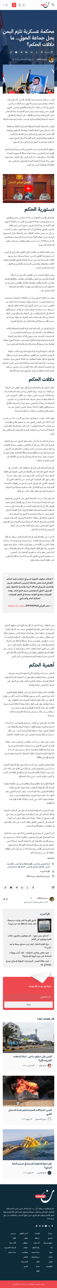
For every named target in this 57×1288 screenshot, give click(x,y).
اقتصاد (37, 1233)
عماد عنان (42, 1065)
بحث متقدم (12, 1252)
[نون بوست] (45, 5)
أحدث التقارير (23, 1233)
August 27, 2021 (16, 605)
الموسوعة (24, 1261)
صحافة (37, 1238)
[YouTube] (46, 1226)
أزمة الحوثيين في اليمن (41, 863)
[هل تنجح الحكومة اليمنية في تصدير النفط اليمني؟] (28, 1144)
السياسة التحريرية (10, 1247)
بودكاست (25, 1252)
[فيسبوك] (7, 899)
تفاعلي (25, 1257)
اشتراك (28, 1005)
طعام (38, 1261)
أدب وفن (37, 1243)
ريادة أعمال (36, 1247)
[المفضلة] (14, 5)
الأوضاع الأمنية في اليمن (23, 863)
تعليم (50, 1261)
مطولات (25, 1243)
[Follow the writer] (31, 898)
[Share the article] (42, 52)
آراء (51, 1247)
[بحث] (24, 5)
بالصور (26, 1266)
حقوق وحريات (47, 1243)
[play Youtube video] (28, 188)
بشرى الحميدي (40, 1119)
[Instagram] (42, 1226)
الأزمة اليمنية (45, 871)
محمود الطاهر (42, 59)
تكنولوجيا (49, 1266)
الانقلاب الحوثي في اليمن (35, 866)
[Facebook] (52, 1226)
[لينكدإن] (4, 899)
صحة (38, 1266)
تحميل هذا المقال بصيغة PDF (38, 876)
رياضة (50, 1257)
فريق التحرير (41, 1173)
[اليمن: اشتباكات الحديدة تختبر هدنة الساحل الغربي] (28, 1091)
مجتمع (50, 1238)
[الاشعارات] (19, 5)
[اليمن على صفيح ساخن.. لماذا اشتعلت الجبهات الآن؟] (28, 1037)
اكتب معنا (13, 1243)
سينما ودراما (36, 1257)
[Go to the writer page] (51, 899)
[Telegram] (39, 1226)
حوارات (25, 1247)
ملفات (26, 1238)
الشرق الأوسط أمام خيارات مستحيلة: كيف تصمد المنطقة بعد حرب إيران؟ (21, 922)
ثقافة (38, 1271)
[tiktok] (36, 1226)
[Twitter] (49, 1226)
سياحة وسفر (36, 1252)
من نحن (13, 1233)
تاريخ (51, 1252)
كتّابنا (14, 1238)
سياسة (50, 1233)
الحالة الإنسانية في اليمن (16, 866)
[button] (52, 5)
